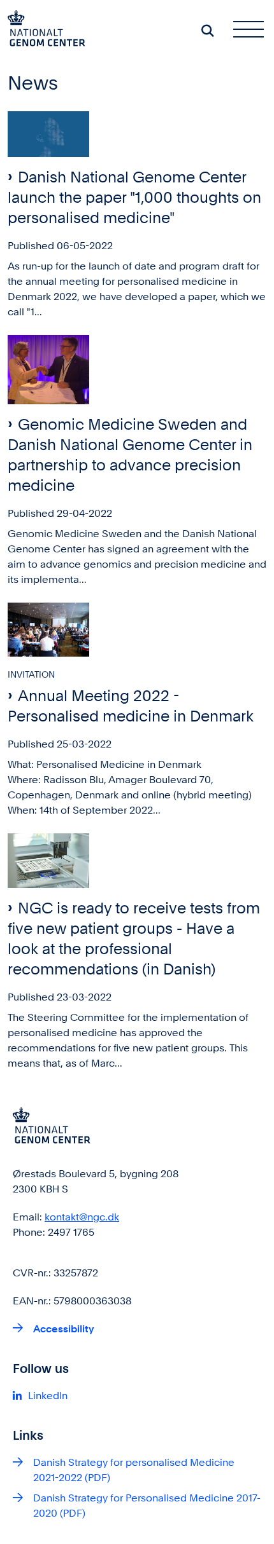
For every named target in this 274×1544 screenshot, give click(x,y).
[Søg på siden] (207, 30)
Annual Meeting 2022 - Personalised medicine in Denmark (131, 706)
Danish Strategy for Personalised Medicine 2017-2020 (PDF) (147, 1505)
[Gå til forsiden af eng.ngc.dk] (42, 30)
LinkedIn (48, 1396)
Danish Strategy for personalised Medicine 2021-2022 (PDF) (133, 1470)
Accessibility (63, 1329)
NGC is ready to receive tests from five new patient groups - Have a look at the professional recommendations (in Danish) (134, 938)
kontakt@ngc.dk (82, 1217)
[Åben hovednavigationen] (253, 30)
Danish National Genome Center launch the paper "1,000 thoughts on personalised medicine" (134, 197)
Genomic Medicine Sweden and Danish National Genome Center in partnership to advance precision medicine (130, 455)
